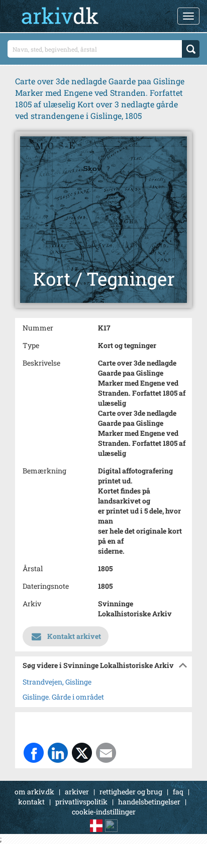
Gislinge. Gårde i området (63, 697)
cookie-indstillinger (104, 811)
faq (178, 791)
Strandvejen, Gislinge (57, 682)
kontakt (31, 801)
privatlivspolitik (81, 801)
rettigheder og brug (130, 791)
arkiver (77, 791)
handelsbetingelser (149, 801)
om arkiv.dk (34, 791)
